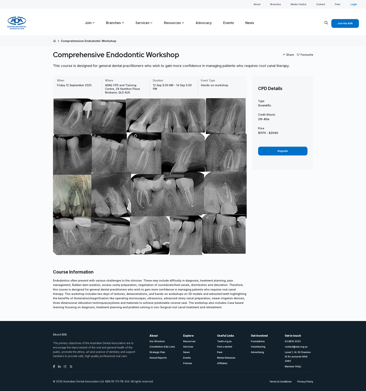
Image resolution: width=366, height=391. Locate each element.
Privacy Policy (305, 381)
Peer (337, 4)
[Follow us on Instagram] (65, 366)
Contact (320, 4)
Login (353, 4)
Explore (188, 335)
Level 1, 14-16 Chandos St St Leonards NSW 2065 (298, 356)
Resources (189, 341)
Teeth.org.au (224, 341)
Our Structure (157, 341)
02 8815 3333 (293, 341)
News (186, 352)
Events (187, 357)
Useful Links (225, 335)
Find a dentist (224, 346)
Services (188, 346)
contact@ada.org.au (296, 346)
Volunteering (258, 346)
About (257, 4)
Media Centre (298, 4)
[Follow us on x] (71, 366)
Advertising (257, 352)
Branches (275, 4)
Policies (187, 363)
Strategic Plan (157, 352)
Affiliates (222, 363)
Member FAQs (293, 366)
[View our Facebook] (54, 366)
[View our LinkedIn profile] (59, 366)
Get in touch (293, 335)
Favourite (307, 54)
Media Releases (226, 357)
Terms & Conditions (280, 381)
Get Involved (259, 335)
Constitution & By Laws (162, 346)
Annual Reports (158, 357)
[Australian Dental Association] (16, 23)
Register (283, 150)
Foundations (258, 341)
